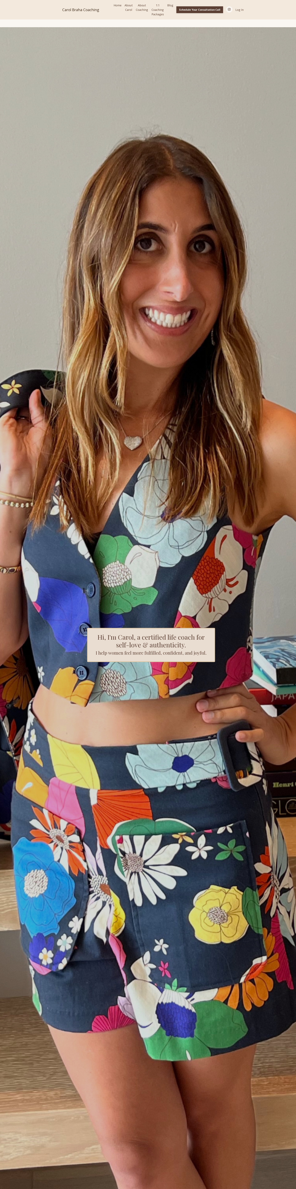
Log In (239, 10)
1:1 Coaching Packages (158, 9)
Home (117, 5)
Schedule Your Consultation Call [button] (199, 9)
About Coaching (142, 7)
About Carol (129, 7)
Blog (170, 5)
